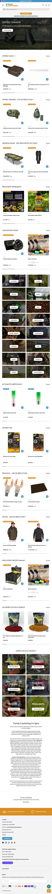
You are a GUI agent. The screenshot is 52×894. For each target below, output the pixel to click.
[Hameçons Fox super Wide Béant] (38, 442)
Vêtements (38, 359)
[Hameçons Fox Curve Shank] (13, 442)
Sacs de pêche (38, 333)
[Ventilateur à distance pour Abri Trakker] (13, 114)
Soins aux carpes (38, 320)
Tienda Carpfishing (8, 890)
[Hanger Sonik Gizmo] (38, 244)
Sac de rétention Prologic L (34, 501)
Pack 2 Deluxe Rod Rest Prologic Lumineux (12, 501)
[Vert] (31, 262)
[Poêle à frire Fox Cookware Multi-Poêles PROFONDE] (13, 70)
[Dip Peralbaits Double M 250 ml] (38, 201)
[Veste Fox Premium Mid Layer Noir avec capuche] (38, 531)
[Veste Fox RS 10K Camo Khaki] (13, 531)
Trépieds (14, 372)
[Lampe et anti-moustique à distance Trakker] (38, 114)
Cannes (38, 294)
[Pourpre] (29, 262)
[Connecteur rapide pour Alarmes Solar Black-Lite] (38, 157)
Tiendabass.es (7, 838)
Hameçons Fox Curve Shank (9, 456)
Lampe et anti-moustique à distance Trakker (38, 128)
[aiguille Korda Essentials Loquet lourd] (38, 398)
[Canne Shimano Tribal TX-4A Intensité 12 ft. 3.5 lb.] (38, 70)
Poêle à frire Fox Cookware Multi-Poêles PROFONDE (12, 85)
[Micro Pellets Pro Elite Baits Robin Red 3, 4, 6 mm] (13, 621)
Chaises (14, 359)
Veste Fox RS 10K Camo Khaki (9, 545)
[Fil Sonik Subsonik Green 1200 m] (13, 244)
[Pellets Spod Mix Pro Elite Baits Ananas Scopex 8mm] (38, 621)
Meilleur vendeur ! (14, 666)
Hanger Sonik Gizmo (32, 259)
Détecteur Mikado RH (7, 589)
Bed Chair (14, 294)
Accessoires (14, 281)
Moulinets (14, 307)
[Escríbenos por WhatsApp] (49, 886)
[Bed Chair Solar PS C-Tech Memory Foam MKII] (13, 157)
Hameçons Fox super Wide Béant (35, 456)
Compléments (14, 320)
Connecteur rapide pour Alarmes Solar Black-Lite (38, 172)
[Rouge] (36, 262)
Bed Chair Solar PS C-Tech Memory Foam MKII (13, 171)
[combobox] (26, 9)
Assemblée (13, 346)
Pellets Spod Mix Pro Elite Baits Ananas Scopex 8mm (37, 636)
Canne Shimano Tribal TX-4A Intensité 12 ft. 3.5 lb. (38, 85)
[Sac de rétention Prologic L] (38, 487)
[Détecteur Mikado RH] (13, 574)
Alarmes (38, 281)
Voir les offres (26, 802)
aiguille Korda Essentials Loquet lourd (36, 412)
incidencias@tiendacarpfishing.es (14, 827)
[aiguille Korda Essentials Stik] (13, 398)
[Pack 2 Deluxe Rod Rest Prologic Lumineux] (13, 487)
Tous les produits (38, 372)
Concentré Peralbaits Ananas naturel (11, 215)
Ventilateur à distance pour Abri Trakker (12, 128)
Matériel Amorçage (13, 333)
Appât (38, 307)
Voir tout (48, 56)
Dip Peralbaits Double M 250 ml (35, 215)
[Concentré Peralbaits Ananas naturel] (13, 201)
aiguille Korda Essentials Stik (9, 412)
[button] (49, 5)
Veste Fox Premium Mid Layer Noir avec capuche (37, 546)
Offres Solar (7, 30)
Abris (38, 346)
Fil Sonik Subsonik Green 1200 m (10, 259)
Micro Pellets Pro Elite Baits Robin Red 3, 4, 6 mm (13, 636)
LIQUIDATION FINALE (26, 13)
